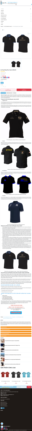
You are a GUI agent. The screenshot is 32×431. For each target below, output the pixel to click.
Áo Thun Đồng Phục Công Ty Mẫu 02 (16, 382)
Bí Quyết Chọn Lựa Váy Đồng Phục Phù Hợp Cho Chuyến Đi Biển (13, 354)
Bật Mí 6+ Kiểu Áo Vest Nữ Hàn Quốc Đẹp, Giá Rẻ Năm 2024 (12, 364)
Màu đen (2, 82)
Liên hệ (2, 24)
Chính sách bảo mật (4, 402)
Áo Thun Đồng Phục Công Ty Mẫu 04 (26, 382)
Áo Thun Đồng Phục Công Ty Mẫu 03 (5, 382)
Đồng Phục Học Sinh (3, 15)
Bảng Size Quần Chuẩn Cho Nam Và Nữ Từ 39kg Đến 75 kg (12, 345)
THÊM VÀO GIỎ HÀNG (8, 90)
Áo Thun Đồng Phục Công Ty (8, 26)
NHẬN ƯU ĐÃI (29, 387)
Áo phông (2, 21)
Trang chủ (2, 10)
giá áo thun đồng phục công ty (7, 318)
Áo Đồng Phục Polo (3, 16)
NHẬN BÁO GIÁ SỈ (24, 90)
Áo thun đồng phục (3, 18)
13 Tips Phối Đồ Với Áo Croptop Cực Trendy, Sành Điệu (12, 340)
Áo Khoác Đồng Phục (4, 19)
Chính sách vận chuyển (4, 403)
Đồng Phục (2, 13)
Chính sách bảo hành (4, 404)
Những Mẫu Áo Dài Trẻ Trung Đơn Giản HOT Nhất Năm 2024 (12, 359)
